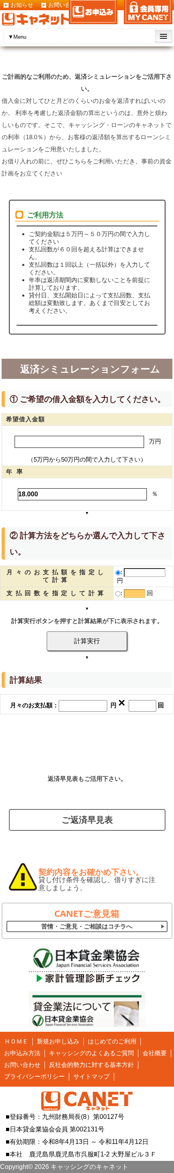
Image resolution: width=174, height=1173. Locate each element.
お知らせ (22, 5)
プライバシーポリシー (34, 1076)
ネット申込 (93, 12)
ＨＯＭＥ (16, 1041)
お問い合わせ (22, 1064)
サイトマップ (91, 1076)
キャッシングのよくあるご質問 (91, 1053)
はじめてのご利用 (112, 1041)
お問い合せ (62, 5)
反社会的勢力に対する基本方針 (91, 1064)
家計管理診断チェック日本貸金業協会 (87, 965)
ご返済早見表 (87, 819)
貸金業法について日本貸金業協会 (87, 1009)
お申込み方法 (22, 1053)
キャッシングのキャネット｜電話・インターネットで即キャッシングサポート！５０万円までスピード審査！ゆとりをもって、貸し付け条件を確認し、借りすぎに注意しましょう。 (36, 19)
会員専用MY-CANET (148, 12)
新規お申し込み (58, 1041)
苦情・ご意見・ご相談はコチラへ (86, 926)
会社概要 (154, 1053)
